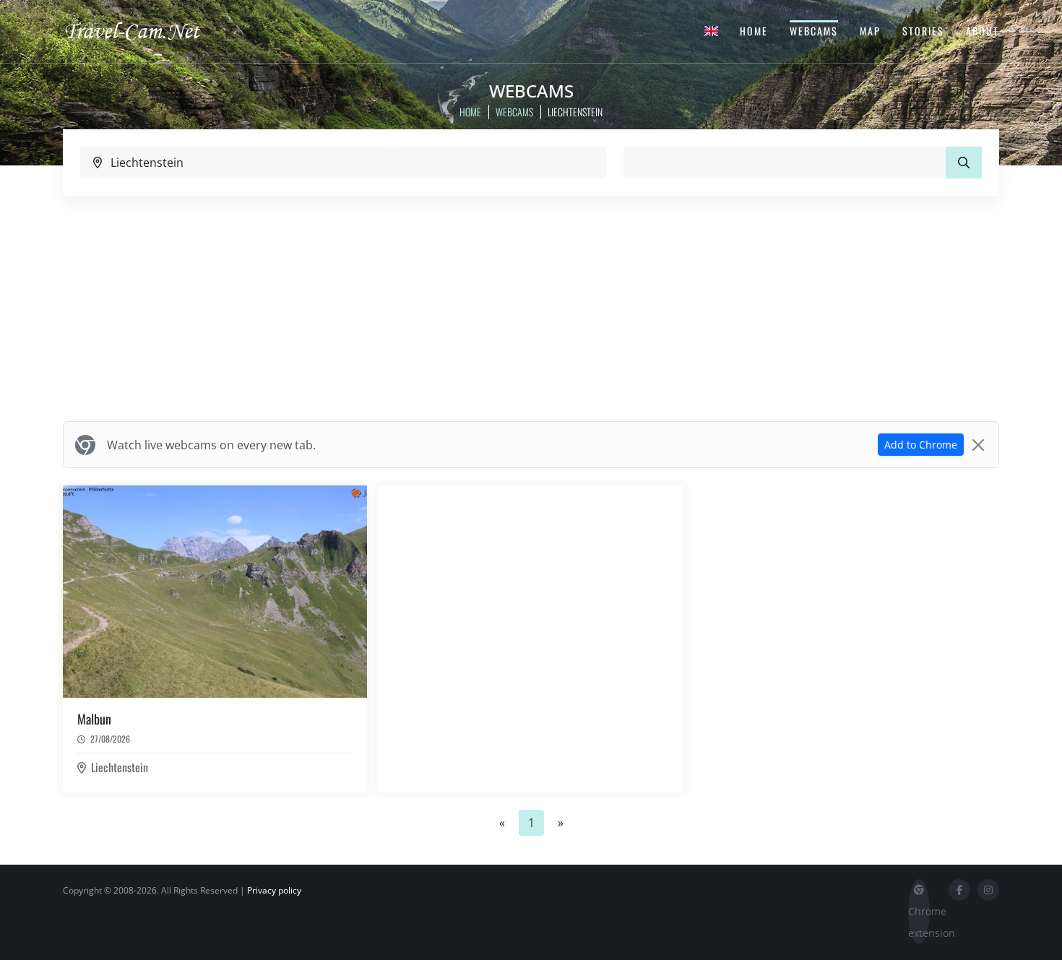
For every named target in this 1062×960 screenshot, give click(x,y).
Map (870, 30)
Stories (923, 30)
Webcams (814, 30)
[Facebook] (959, 890)
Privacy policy (274, 890)
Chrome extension (919, 922)
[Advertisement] (531, 308)
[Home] (144, 30)
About (982, 30)
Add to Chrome (920, 444)
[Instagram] (988, 890)
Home (754, 30)
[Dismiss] (978, 445)
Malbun (94, 718)
